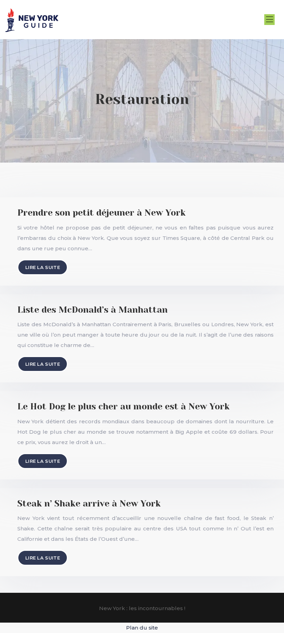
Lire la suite (42, 267)
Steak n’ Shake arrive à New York (89, 503)
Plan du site (142, 627)
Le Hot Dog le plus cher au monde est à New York (123, 406)
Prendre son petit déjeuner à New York (101, 213)
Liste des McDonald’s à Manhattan (92, 310)
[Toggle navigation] (269, 19)
